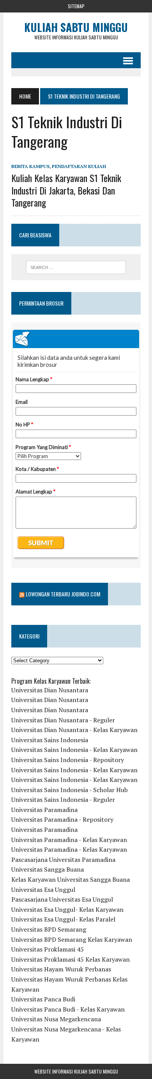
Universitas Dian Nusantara (49, 690)
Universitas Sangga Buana (47, 869)
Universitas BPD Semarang (48, 929)
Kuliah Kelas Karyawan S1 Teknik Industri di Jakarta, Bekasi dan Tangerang (66, 190)
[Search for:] (76, 267)
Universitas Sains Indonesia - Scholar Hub (69, 789)
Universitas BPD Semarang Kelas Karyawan (71, 939)
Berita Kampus (30, 166)
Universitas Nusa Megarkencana (56, 1019)
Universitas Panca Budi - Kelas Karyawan (68, 1009)
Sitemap (76, 6)
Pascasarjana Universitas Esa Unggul (62, 899)
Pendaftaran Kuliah (79, 166)
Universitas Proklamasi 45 (47, 949)
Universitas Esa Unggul (43, 889)
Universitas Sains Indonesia (49, 740)
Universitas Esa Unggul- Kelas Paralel (63, 919)
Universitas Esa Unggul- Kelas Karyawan (67, 909)
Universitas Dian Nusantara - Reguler (63, 720)
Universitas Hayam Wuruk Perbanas (61, 969)
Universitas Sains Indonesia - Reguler (63, 799)
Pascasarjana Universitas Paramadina (63, 859)
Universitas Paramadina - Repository (62, 819)
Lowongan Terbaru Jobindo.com (63, 594)
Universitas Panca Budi (43, 999)
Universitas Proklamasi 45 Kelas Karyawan (70, 959)
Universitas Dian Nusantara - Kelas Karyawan (74, 729)
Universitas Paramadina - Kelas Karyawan (69, 839)
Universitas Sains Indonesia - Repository (67, 759)
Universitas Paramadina (44, 809)
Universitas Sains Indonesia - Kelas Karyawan (74, 749)
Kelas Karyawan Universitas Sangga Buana (70, 879)
